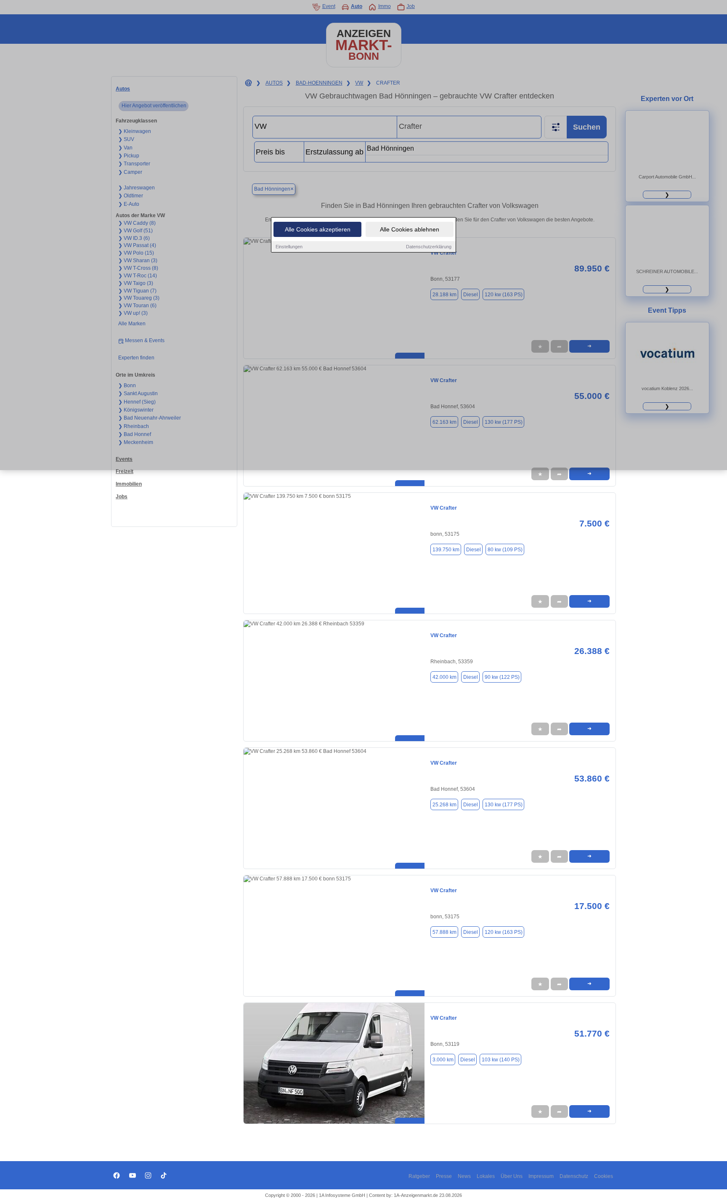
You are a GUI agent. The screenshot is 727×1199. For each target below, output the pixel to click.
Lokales (486, 1176)
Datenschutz (574, 1176)
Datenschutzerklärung (428, 246)
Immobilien (129, 484)
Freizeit (124, 471)
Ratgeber (419, 1176)
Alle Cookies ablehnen (409, 229)
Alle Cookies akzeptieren (317, 229)
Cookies (603, 1176)
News (464, 1176)
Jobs (121, 497)
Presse (444, 1176)
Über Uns (512, 1176)
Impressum (541, 1176)
